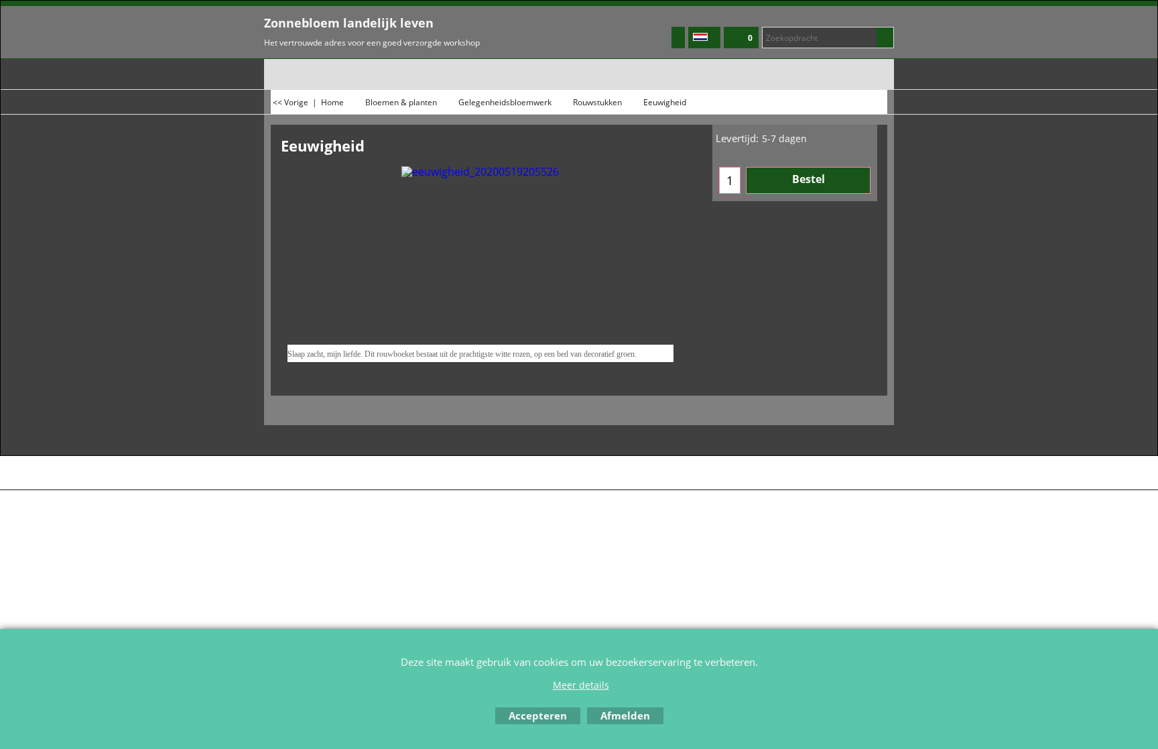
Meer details (581, 685)
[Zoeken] (885, 37)
